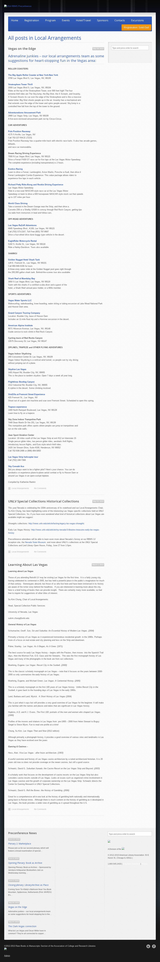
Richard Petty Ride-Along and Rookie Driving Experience (35, 184)
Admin (7, 955)
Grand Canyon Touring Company (24, 313)
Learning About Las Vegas (28, 565)
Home (14, 20)
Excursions (137, 20)
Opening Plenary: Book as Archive (25, 862)
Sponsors (102, 20)
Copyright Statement (131, 864)
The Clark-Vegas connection (22, 926)
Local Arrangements (20, 488)
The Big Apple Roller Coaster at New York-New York (33, 75)
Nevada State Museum (35, 542)
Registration (31, 20)
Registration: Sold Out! (136, 27)
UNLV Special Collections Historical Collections (43, 501)
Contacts (120, 20)
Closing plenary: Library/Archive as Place (28, 884)
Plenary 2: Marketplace (19, 843)
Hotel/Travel (83, 20)
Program (50, 20)
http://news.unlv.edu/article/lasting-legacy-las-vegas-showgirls (56, 523)
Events (66, 20)
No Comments (40, 488)
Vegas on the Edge (22, 48)
